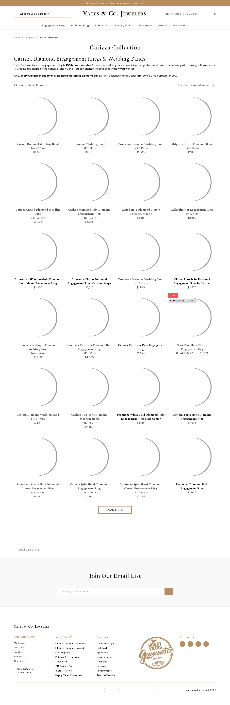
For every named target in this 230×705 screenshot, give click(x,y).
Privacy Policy (104, 670)
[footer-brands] (156, 652)
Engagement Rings (54, 25)
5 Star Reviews (63, 670)
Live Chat (19, 647)
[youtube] (206, 644)
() (214, 13)
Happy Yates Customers (68, 675)
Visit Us (18, 656)
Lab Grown (102, 25)
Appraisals (102, 652)
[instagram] (198, 644)
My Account (20, 642)
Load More (115, 510)
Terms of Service (106, 675)
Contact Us (20, 661)
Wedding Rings (80, 25)
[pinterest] (190, 644)
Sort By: (183, 85)
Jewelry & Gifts (124, 25)
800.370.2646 (25, 668)
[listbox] (202, 85)
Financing (102, 661)
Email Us (18, 652)
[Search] (18, 14)
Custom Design (105, 643)
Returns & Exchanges (67, 657)
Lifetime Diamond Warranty (70, 643)
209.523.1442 (24, 672)
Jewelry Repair (105, 657)
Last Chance (180, 25)
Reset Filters (36, 85)
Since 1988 (61, 661)
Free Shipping (62, 652)
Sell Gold (102, 647)
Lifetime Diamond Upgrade (70, 647)
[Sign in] (203, 14)
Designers (145, 25)
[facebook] (182, 644)
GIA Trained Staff (64, 666)
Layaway (102, 666)
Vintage (162, 25)
